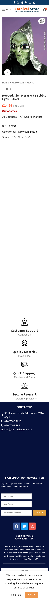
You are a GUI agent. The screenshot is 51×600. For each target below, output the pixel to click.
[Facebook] (16, 526)
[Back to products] (7, 86)
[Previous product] (4, 86)
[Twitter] (24, 526)
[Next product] (10, 86)
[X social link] (18, 2)
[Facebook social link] (14, 2)
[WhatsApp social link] (30, 2)
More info (16, 595)
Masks (30, 79)
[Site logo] (27, 9)
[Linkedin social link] (26, 2)
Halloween (18, 79)
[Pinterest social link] (22, 2)
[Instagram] (32, 526)
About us (24, 571)
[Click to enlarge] (7, 70)
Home (5, 79)
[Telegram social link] (34, 2)
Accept (31, 595)
